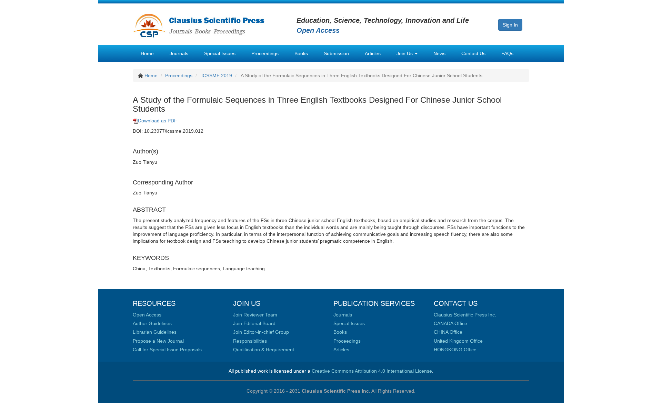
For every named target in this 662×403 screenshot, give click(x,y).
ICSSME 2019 (216, 75)
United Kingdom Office (458, 341)
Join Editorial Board (254, 323)
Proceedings (265, 53)
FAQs (507, 53)
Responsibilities (250, 341)
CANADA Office (450, 323)
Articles (373, 53)
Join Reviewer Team (255, 315)
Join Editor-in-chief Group (261, 332)
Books (301, 53)
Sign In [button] (510, 25)
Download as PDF (157, 120)
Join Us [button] (405, 53)
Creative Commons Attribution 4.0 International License (372, 371)
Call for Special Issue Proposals (167, 349)
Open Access (147, 315)
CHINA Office (448, 332)
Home (147, 53)
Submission (336, 53)
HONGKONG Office (455, 349)
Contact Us (473, 53)
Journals (179, 53)
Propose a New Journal (158, 341)
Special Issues (219, 53)
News (439, 53)
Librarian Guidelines (155, 332)
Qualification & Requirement (263, 349)
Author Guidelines (152, 323)
